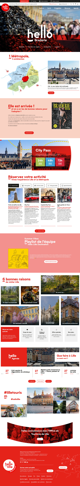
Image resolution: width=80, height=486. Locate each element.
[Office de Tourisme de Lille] (6, 8)
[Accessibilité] (75, 3)
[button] (41, 8)
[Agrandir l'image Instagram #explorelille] (59, 394)
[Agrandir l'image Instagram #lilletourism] (72, 394)
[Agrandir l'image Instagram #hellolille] (7, 410)
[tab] (13, 185)
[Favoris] (73, 4)
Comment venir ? (63, 467)
